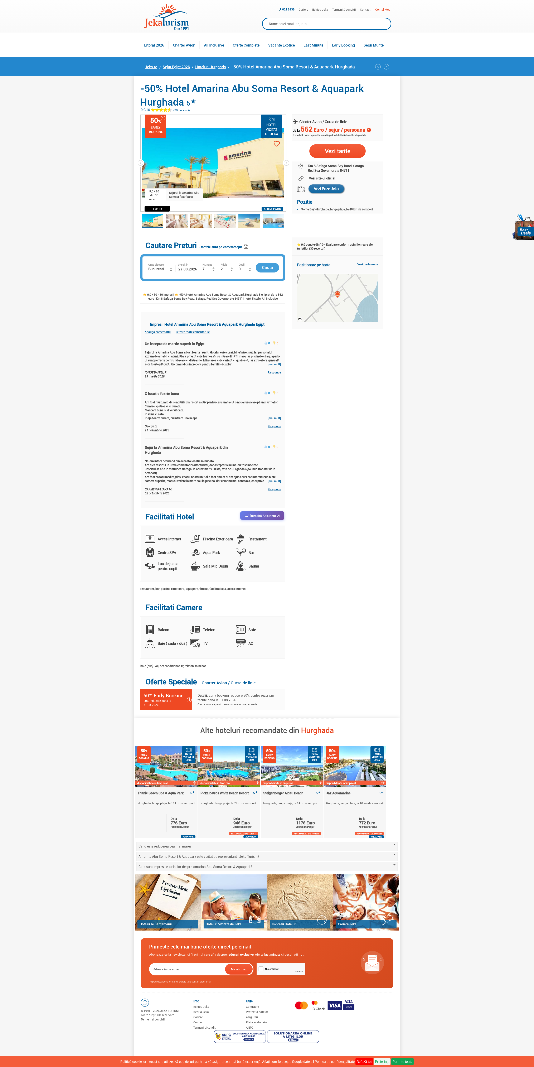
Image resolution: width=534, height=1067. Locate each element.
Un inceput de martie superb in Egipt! (175, 343)
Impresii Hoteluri (284, 924)
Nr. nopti (207, 264)
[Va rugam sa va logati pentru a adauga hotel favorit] (269, 144)
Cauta (267, 267)
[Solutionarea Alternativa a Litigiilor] (240, 1037)
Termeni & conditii (344, 9)
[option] (166, 792)
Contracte (252, 1007)
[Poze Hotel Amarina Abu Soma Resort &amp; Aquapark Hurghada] (298, 189)
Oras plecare (156, 264)
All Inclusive (214, 45)
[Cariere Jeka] (366, 902)
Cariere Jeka (347, 924)
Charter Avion (184, 45)
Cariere (303, 9)
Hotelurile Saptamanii (156, 924)
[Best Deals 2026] (523, 227)
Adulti (224, 264)
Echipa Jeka (320, 9)
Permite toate (402, 1061)
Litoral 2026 (154, 45)
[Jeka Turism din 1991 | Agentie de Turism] (166, 28)
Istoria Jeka (201, 1012)
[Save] (246, 246)
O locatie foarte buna (162, 393)
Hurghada (317, 730)
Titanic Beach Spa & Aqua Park (166, 793)
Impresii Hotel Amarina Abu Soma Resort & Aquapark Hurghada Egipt (207, 324)
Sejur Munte (374, 45)
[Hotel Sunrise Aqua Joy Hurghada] (378, 66)
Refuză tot (364, 1061)
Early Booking (343, 45)
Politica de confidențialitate (335, 1061)
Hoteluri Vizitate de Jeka (224, 924)
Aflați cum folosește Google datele (287, 1061)
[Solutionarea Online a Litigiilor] (293, 1037)
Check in (183, 264)
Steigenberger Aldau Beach (292, 793)
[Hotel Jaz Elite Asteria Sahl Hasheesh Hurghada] (386, 66)
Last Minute (313, 45)
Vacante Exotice (281, 45)
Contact (365, 9)
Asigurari (252, 1017)
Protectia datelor (257, 1012)
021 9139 (288, 9)
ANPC (250, 1027)
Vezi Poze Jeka (326, 188)
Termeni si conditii (153, 1019)
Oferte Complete (246, 45)
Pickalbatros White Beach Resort (229, 793)
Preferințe (382, 1061)
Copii (241, 264)
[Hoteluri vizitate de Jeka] (234, 902)
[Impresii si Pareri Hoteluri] (300, 902)
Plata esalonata (256, 1022)
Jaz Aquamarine (354, 793)
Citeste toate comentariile (193, 332)
